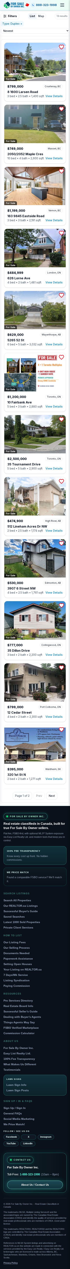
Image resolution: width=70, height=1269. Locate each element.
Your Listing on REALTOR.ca (23, 969)
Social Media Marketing (19, 1118)
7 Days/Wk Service (16, 974)
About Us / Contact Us (35, 1184)
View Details (54, 96)
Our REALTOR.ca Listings (21, 905)
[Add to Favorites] (61, 47)
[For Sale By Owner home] (16, 5)
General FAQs (13, 1113)
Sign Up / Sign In (15, 1108)
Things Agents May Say (19, 1022)
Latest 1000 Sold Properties (22, 922)
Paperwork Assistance (18, 958)
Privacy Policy (11, 1263)
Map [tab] (41, 16)
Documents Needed (17, 953)
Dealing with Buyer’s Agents (22, 1016)
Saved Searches (14, 916)
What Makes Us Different (20, 1064)
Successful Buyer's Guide (21, 911)
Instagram (46, 1137)
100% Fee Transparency (19, 1058)
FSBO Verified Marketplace (21, 1027)
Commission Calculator (19, 1033)
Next (52, 795)
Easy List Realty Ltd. (17, 1053)
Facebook (11, 1137)
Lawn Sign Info (16, 1084)
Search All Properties (17, 900)
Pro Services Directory (18, 1000)
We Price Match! (14, 1124)
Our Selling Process (17, 947)
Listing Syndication (17, 980)
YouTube (11, 1143)
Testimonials (12, 1069)
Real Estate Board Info (18, 1006)
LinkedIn (27, 1143)
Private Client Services (18, 927)
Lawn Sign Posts (17, 1090)
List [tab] (32, 16)
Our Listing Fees (15, 942)
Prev (39, 795)
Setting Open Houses (18, 964)
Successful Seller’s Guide (21, 1011)
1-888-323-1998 (30, 1174)
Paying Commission (17, 985)
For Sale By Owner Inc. (19, 1048)
